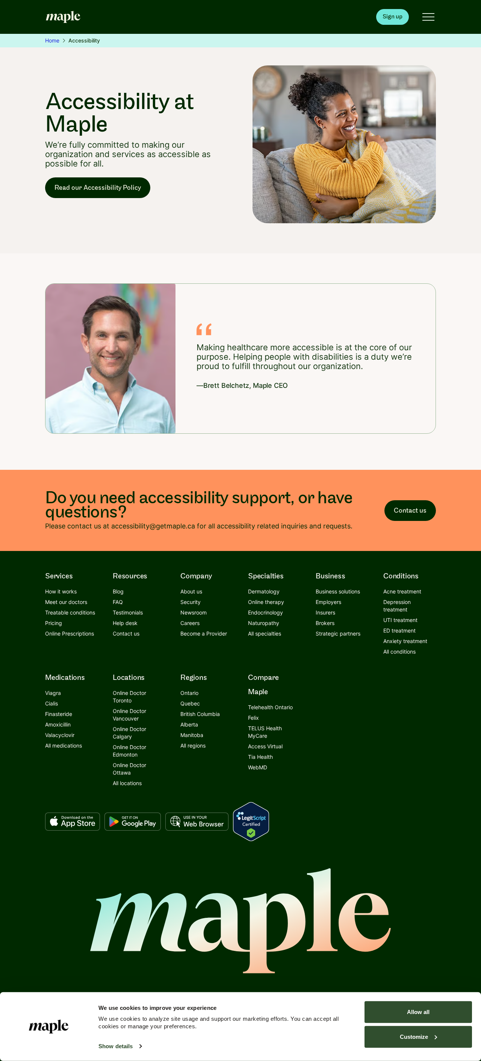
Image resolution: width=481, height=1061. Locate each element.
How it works (61, 591)
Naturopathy (263, 623)
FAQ (118, 602)
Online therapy (266, 602)
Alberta (189, 724)
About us (191, 591)
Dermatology (264, 591)
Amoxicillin (58, 724)
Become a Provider (203, 633)
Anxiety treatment (405, 641)
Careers (190, 623)
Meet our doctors (66, 602)
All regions (193, 745)
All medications (63, 745)
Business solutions (338, 591)
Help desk (125, 623)
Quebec (190, 703)
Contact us (410, 511)
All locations (127, 783)
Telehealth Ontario (270, 707)
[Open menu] (428, 17)
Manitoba (191, 735)
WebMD (257, 767)
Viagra (53, 693)
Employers (328, 602)
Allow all (418, 1012)
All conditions (399, 651)
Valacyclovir (59, 735)
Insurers (325, 612)
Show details (115, 1046)
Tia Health (260, 757)
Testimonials (128, 612)
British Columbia (200, 714)
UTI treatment (400, 620)
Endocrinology (265, 612)
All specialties (264, 633)
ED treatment (399, 630)
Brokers (325, 623)
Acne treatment (402, 591)
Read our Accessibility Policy (97, 188)
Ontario (189, 693)
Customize (414, 1036)
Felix (253, 717)
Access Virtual (265, 746)
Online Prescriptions (69, 633)
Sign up (392, 16)
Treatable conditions (70, 612)
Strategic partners (338, 633)
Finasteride (58, 714)
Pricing (53, 623)
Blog (118, 591)
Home (52, 40)
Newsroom (193, 612)
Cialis (51, 703)
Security (190, 602)
